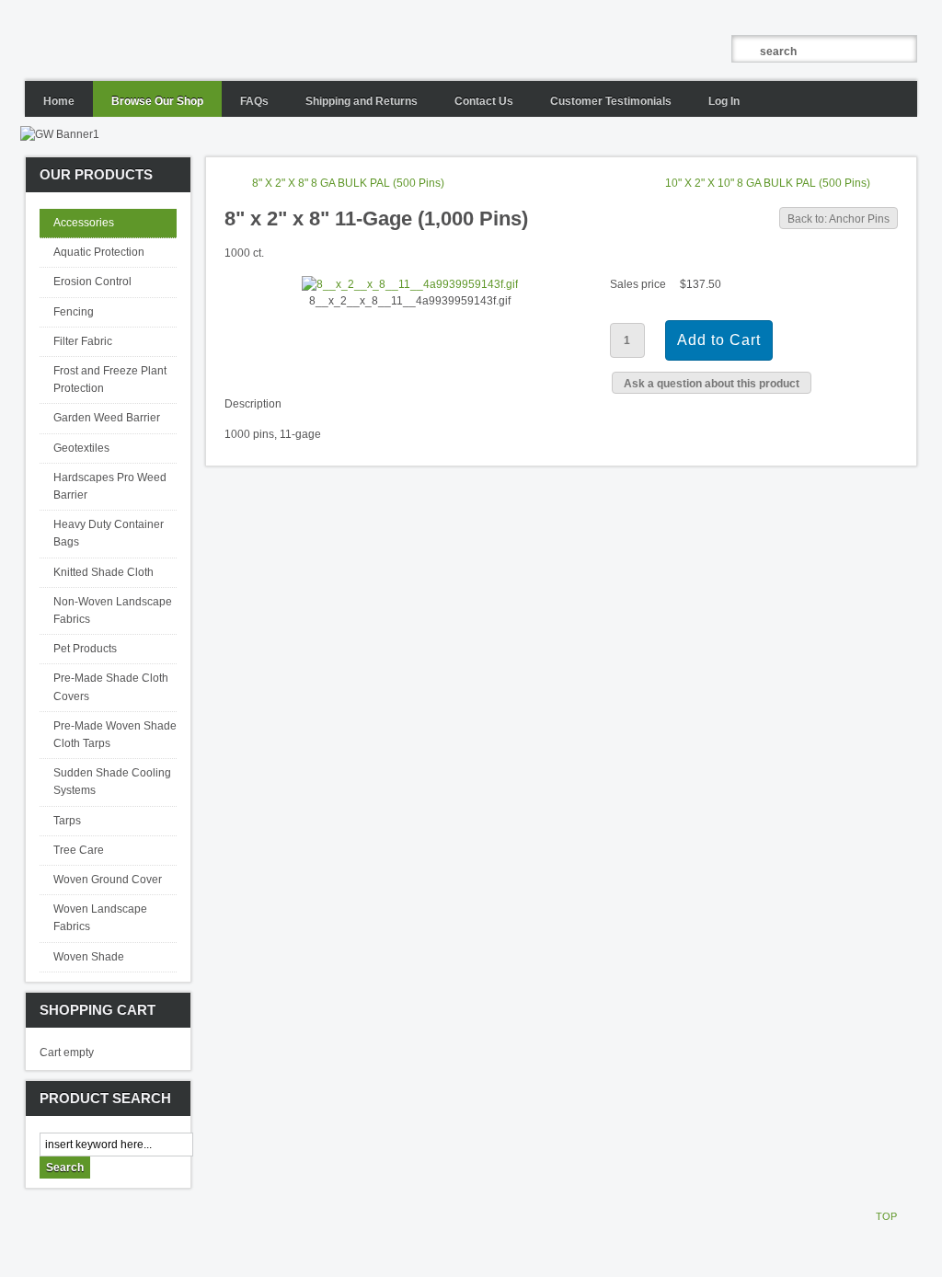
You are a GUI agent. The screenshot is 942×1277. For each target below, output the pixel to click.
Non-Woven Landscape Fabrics (112, 610)
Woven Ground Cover (107, 879)
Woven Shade (88, 956)
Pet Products (85, 648)
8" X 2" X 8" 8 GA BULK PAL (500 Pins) (348, 183)
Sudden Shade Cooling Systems (112, 781)
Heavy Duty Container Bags (108, 533)
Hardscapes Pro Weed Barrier (110, 486)
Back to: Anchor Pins (838, 219)
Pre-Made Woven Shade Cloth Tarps (115, 734)
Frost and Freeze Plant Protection (110, 379)
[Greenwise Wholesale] (287, 40)
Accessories (83, 222)
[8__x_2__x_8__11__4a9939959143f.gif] (410, 284)
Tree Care (78, 850)
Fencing (73, 311)
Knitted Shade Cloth (103, 572)
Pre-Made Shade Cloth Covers (110, 687)
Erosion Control (92, 281)
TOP (886, 1216)
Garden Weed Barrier (106, 417)
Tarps (67, 820)
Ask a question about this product (711, 383)
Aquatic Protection (98, 252)
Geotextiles (81, 448)
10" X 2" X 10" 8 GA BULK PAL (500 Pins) (767, 183)
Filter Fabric (82, 341)
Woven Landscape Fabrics (100, 918)
